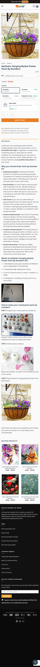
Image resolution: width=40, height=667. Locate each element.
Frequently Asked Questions (10, 556)
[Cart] (37, 6)
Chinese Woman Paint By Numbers (29, 467)
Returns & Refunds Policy (9, 560)
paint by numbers (11, 430)
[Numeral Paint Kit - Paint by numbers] (20, 6)
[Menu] (3, 6)
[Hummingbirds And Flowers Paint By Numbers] (10, 454)
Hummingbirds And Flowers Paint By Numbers (10, 467)
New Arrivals (5, 533)
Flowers (9, 63)
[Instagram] (20, 621)
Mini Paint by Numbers (8, 545)
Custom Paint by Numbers (9, 541)
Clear (37, 72)
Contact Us (4, 564)
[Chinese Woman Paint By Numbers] (30, 454)
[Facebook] (17, 621)
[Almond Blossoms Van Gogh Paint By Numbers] (30, 484)
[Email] (23, 621)
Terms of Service (6, 572)
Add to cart (20, 120)
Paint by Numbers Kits (8, 529)
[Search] (33, 6)
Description (5, 141)
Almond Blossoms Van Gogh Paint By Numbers (29, 497)
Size (2, 75)
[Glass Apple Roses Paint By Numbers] (10, 484)
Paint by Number (29, 166)
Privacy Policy (5, 568)
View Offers (25, 1)
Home (3, 63)
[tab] (20, 141)
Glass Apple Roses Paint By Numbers (10, 497)
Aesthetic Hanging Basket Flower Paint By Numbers (17, 259)
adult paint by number (24, 153)
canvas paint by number (25, 311)
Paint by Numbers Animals (9, 537)
